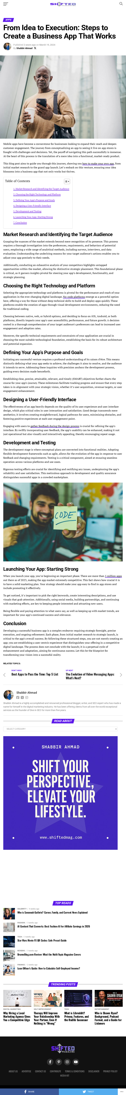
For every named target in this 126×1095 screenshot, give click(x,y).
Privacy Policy (110, 1071)
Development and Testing (28, 211)
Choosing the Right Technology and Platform (38, 194)
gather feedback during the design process (55, 426)
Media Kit (64, 1075)
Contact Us (40, 1071)
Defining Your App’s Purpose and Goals (35, 200)
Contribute (55, 1071)
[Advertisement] (29, 875)
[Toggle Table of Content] (65, 181)
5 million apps (113, 576)
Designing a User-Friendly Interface (33, 205)
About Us (13, 1071)
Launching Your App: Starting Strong (34, 216)
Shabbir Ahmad (24, 48)
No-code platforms (74, 297)
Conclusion (21, 222)
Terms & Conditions (74, 1071)
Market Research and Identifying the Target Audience (42, 188)
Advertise (26, 1071)
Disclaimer (93, 1071)
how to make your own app (98, 163)
